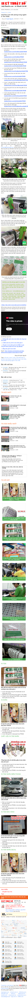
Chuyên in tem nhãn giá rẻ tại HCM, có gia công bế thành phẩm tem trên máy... (14, 385)
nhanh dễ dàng (4, 988)
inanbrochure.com (21, 995)
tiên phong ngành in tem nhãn (13, 360)
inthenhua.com (22, 992)
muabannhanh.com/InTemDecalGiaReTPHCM (15, 62)
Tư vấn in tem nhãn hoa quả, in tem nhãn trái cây (14, 880)
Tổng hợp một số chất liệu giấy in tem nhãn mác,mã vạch (13, 760)
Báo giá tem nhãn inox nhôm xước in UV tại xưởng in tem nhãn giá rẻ (14, 368)
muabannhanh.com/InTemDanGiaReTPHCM (15, 66)
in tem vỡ (3, 360)
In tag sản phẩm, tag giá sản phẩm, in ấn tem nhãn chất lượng (14, 558)
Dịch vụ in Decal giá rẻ (14, 659)
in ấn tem (6, 357)
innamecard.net (12, 995)
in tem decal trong (15, 359)
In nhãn (4, 700)
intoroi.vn (13, 993)
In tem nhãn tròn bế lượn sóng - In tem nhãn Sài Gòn (14, 518)
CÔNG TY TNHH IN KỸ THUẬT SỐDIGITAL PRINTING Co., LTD (14, 905)
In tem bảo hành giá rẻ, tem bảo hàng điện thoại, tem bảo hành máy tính (13, 836)
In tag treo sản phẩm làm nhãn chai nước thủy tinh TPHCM (14, 498)
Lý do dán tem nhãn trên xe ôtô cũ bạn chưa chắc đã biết (13, 798)
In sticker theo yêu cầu (14, 380)
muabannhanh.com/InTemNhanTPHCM (14, 57)
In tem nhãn (23, 359)
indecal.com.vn (21, 993)
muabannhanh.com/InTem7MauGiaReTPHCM (15, 85)
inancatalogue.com (5, 996)
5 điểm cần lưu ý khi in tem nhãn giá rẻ (12, 342)
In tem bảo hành (7, 812)
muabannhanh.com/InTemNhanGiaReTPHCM (15, 51)
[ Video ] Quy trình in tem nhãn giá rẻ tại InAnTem (13, 305)
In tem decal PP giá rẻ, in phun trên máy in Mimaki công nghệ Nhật (18, 438)
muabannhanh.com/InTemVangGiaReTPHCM (15, 96)
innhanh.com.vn (14, 992)
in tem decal (8, 359)
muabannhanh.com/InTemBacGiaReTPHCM (15, 90)
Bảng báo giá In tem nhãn (9, 348)
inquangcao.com (5, 992)
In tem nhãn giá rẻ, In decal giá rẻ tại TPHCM (14, 382)
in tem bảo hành (20, 357)
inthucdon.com (4, 993)
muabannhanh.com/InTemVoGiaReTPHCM (14, 76)
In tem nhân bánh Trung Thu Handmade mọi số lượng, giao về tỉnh (14, 371)
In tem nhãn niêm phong (11, 774)
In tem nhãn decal (8, 850)
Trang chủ (3, 12)
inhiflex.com (20, 996)
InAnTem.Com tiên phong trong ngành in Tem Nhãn (14, 598)
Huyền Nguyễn (9, 19)
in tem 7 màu (12, 357)
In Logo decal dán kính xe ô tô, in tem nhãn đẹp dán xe (14, 578)
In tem (9, 12)
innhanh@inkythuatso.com (7, 147)
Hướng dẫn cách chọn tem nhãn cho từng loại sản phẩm (14, 618)
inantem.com (4, 995)
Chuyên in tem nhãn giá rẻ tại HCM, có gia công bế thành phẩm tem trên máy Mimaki (12, 345)
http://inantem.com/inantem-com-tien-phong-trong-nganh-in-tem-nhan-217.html (12, 351)
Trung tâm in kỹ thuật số (7, 985)
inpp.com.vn (14, 996)
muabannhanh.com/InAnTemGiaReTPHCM (14, 101)
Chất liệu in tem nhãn (10, 736)
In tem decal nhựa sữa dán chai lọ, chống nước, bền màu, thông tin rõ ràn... (15, 389)
